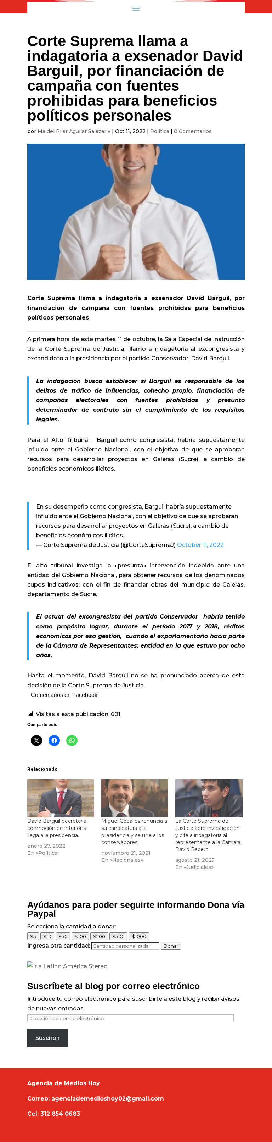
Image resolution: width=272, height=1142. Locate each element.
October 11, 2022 (200, 545)
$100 (80, 936)
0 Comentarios (193, 131)
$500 (118, 936)
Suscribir (47, 1038)
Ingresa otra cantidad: (58, 945)
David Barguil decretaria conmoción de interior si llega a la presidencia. (57, 828)
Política (159, 131)
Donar (171, 946)
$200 (99, 936)
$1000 (139, 936)
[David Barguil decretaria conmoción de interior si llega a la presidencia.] (60, 798)
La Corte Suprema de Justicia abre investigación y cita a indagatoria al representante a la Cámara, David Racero (208, 835)
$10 (47, 936)
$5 (33, 936)
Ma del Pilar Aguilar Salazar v (74, 131)
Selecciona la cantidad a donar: (71, 926)
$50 (63, 936)
